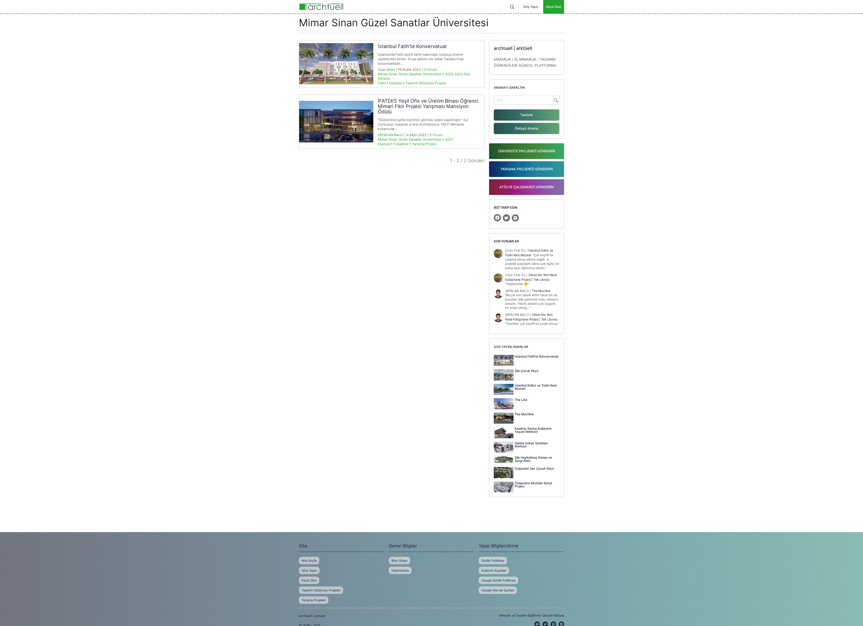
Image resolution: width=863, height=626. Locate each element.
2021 (449, 139)
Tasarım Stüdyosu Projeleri (321, 590)
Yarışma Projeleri (314, 600)
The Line (521, 400)
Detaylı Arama (526, 128)
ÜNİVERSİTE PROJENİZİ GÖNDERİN (526, 151)
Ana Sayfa (309, 560)
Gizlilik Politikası (492, 560)
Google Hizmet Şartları (497, 590)
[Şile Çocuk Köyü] (504, 374)
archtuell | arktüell (312, 616)
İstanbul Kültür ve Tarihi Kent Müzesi (536, 386)
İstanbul (395, 83)
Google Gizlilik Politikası (498, 580)
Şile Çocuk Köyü (526, 371)
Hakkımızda (400, 570)
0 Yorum (430, 69)
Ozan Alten (386, 69)
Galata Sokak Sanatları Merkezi (531, 444)
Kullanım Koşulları (493, 570)
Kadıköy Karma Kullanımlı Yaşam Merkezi (533, 430)
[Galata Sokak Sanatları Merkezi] (504, 447)
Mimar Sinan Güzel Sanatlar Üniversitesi (410, 74)
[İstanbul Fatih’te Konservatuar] (336, 64)
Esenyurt (385, 144)
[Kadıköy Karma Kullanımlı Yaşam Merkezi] (504, 432)
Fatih (382, 83)
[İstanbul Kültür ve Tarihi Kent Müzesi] (504, 389)
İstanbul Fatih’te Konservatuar (412, 46)
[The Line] (504, 403)
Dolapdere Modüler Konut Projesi (533, 484)
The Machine (541, 291)
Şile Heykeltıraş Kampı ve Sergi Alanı (533, 459)
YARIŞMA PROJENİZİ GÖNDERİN (526, 169)
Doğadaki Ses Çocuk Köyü (534, 468)
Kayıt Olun (553, 7)
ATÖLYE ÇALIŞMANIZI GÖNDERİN (526, 187)
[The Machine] (504, 418)
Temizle (526, 115)
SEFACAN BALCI (391, 135)
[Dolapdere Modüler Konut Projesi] (504, 486)
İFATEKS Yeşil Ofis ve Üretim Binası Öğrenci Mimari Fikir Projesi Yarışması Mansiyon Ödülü (428, 106)
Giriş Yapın (530, 7)
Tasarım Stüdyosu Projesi (425, 83)
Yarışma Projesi (424, 144)
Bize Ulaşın (399, 560)
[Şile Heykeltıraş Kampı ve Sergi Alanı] (504, 459)
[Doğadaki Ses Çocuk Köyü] (504, 472)
